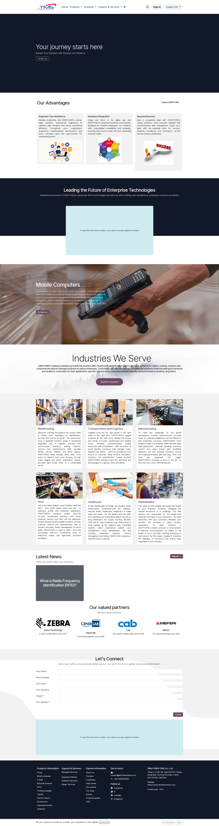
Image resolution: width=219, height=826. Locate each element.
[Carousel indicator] (95, 340)
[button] (147, 7)
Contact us (42, 58)
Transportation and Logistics (105, 428)
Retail (41, 501)
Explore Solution (109, 381)
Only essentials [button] (168, 822)
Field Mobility (146, 502)
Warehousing (46, 428)
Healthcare (95, 502)
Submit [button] (178, 714)
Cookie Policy (104, 822)
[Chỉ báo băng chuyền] (107, 340)
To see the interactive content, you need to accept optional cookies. (109, 230)
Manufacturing (147, 428)
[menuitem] (65, 7)
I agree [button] (179, 822)
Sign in (157, 7)
